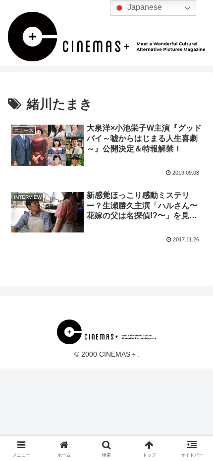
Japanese (143, 7)
